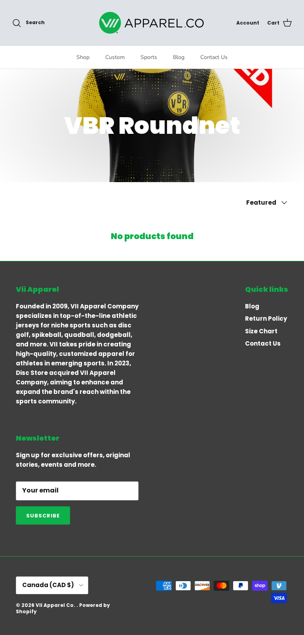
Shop (82, 57)
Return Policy (266, 318)
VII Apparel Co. (56, 605)
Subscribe (43, 515)
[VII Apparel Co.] (152, 23)
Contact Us (214, 57)
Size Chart (261, 331)
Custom (115, 57)
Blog (178, 57)
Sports (149, 57)
